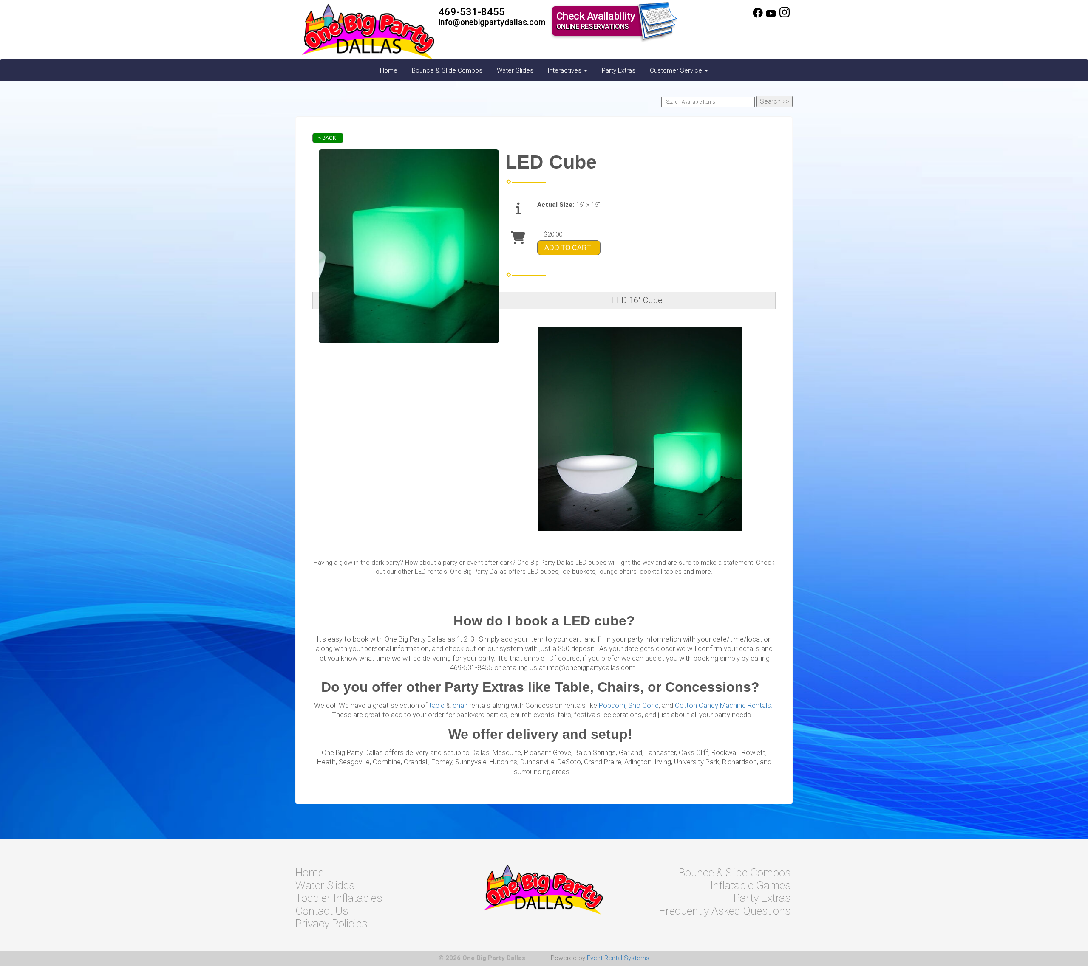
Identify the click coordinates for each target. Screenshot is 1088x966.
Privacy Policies (331, 923)
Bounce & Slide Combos (447, 70)
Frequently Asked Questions (724, 910)
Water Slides (515, 70)
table (437, 705)
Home (388, 70)
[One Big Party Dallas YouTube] (771, 16)
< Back (327, 138)
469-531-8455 (472, 12)
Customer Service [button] (677, 70)
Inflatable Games (750, 885)
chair (460, 705)
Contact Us (321, 910)
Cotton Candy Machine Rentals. (723, 705)
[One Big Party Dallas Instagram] (784, 16)
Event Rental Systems (618, 958)
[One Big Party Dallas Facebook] (758, 16)
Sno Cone (643, 705)
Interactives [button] (565, 70)
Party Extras (618, 70)
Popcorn (612, 705)
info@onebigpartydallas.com (492, 22)
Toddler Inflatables (338, 898)
